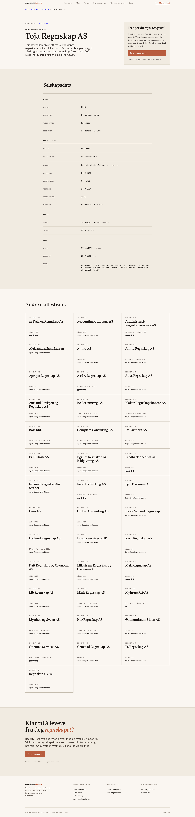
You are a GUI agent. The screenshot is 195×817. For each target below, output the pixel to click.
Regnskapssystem (99, 3)
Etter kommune (79, 789)
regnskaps (33, 3)
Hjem (27, 9)
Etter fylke (77, 792)
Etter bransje (78, 796)
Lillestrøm (45, 9)
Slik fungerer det (114, 792)
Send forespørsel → (138, 53)
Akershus (34, 9)
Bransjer (87, 3)
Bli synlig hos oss (148, 789)
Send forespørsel (163, 3)
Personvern (145, 792)
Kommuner (68, 3)
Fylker (78, 3)
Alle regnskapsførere (117, 3)
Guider (131, 3)
